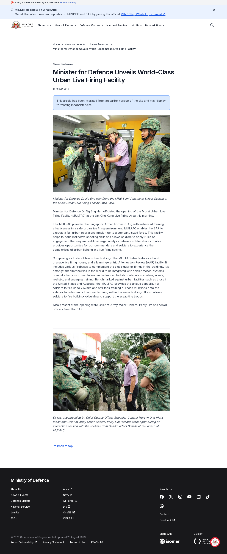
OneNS (67, 512)
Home (56, 44)
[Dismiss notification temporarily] (214, 10)
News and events (75, 44)
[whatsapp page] (162, 506)
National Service (116, 25)
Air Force (68, 500)
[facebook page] (162, 497)
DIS (65, 506)
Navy (66, 494)
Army (66, 489)
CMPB (66, 518)
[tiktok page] (208, 497)
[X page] (171, 497)
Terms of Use (77, 542)
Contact (164, 514)
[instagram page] (180, 497)
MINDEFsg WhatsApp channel (141, 14)
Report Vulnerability (22, 542)
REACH (95, 542)
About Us (16, 489)
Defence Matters (20, 500)
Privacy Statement (53, 542)
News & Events (19, 494)
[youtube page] (189, 497)
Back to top (65, 446)
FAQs (14, 518)
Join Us (15, 512)
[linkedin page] (198, 497)
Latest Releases (99, 44)
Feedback (165, 520)
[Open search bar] (212, 25)
